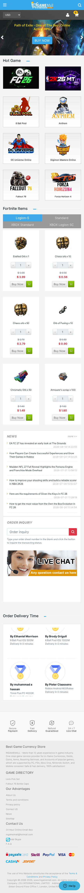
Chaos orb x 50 (21, 323)
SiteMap (10, 818)
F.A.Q (9, 843)
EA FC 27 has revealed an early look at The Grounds (37, 443)
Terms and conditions (17, 799)
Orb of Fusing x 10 (63, 323)
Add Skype (15, 839)
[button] (76, 15)
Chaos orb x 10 (63, 256)
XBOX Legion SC (61, 225)
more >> (72, 436)
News (9, 814)
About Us (11, 795)
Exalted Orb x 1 (21, 256)
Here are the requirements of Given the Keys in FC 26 (38, 493)
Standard (61, 218)
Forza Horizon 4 (63, 196)
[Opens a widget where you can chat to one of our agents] (69, 886)
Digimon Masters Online (63, 160)
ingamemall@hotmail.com (19, 834)
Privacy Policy (50, 876)
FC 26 (21, 86)
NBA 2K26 (63, 86)
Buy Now (17, 284)
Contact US (12, 809)
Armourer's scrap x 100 (63, 389)
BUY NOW (42, 40)
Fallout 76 (21, 196)
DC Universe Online (21, 160)
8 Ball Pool (21, 123)
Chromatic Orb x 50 (21, 389)
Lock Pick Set (13, 779)
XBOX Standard (22, 225)
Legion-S (22, 218)
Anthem (63, 123)
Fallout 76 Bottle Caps (17, 783)
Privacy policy (13, 804)
